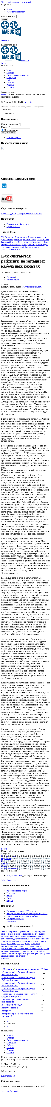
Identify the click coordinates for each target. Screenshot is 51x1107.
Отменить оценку (9, 856)
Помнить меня (11, 130)
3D (2, 931)
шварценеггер (7, 956)
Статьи (10, 898)
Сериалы (13, 242)
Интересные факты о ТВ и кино (21, 911)
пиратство (35, 943)
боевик (8, 244)
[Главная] (11, 35)
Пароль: (5, 127)
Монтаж (10, 82)
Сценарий (11, 77)
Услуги (10, 70)
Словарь (10, 72)
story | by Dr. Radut (9, 1091)
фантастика (6, 249)
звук (48, 939)
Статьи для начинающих (18, 75)
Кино (25, 239)
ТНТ (32, 931)
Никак (4, 861)
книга (20, 941)
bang (6, 931)
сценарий (34, 951)
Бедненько (6, 858)
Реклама (10, 85)
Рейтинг (45, 969)
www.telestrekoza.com (31, 287)
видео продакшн (37, 934)
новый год (11, 943)
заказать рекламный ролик (32, 939)
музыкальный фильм (21, 247)
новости (34, 941)
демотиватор (7, 939)
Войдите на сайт (14, 875)
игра (9, 941)
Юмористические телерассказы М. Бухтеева (27, 913)
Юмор (9, 895)
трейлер (30, 953)
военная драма (19, 244)
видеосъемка (20, 936)
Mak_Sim (29, 102)
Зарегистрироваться (16, 12)
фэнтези (16, 249)
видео (10, 934)
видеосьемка (33, 936)
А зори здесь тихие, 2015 (13, 1005)
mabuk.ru (5, 40)
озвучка (20, 943)
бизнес (4, 934)
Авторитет (6, 1011)
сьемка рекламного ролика (13, 953)
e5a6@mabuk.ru (8, 1076)
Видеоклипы (21, 237)
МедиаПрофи (18, 931)
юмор (26, 956)
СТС (27, 931)
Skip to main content (10, 2)
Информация (13, 280)
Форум (10, 900)
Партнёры (11, 921)
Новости (32, 239)
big (10, 931)
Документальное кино (37, 237)
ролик (29, 948)
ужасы (42, 247)
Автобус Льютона (9, 1008)
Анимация (9, 237)
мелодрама (6, 247)
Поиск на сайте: (8, 16)
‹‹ (7, 1021)
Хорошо (5, 866)
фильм (47, 953)
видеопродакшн (21, 934)
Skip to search (25, 2)
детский (30, 244)
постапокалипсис (9, 946)
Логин (10, 9)
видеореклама (7, 936)
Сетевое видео (25, 242)
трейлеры (38, 953)
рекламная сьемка (17, 948)
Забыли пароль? (14, 137)
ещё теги (5, 958)
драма (37, 244)
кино (14, 941)
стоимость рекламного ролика (15, 951)
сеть (41, 948)
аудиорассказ (41, 931)
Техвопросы (37, 242)
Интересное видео (15, 918)
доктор (16, 939)
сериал (35, 948)
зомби (4, 941)
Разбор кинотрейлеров (17, 891)
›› (7, 1026)
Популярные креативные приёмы (22, 916)
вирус (42, 936)
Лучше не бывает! (9, 868)
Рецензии (11, 893)
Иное (19, 239)
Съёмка (10, 80)
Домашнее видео (9, 239)
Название (8, 969)
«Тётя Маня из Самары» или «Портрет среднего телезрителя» (19, 995)
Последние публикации (18, 224)
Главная (4, 94)
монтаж (26, 941)
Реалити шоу (43, 239)
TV (2, 237)
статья (46, 948)
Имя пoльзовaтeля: (10, 124)
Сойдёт (4, 863)
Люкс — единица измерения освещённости (21, 214)
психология (36, 946)
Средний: (5, 854)
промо (28, 946)
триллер (35, 247)
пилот (27, 943)
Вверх (4, 849)
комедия (44, 244)
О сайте (10, 87)
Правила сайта (13, 226)
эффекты (19, 956)
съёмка (42, 951)
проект (21, 946)
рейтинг (5, 948)
